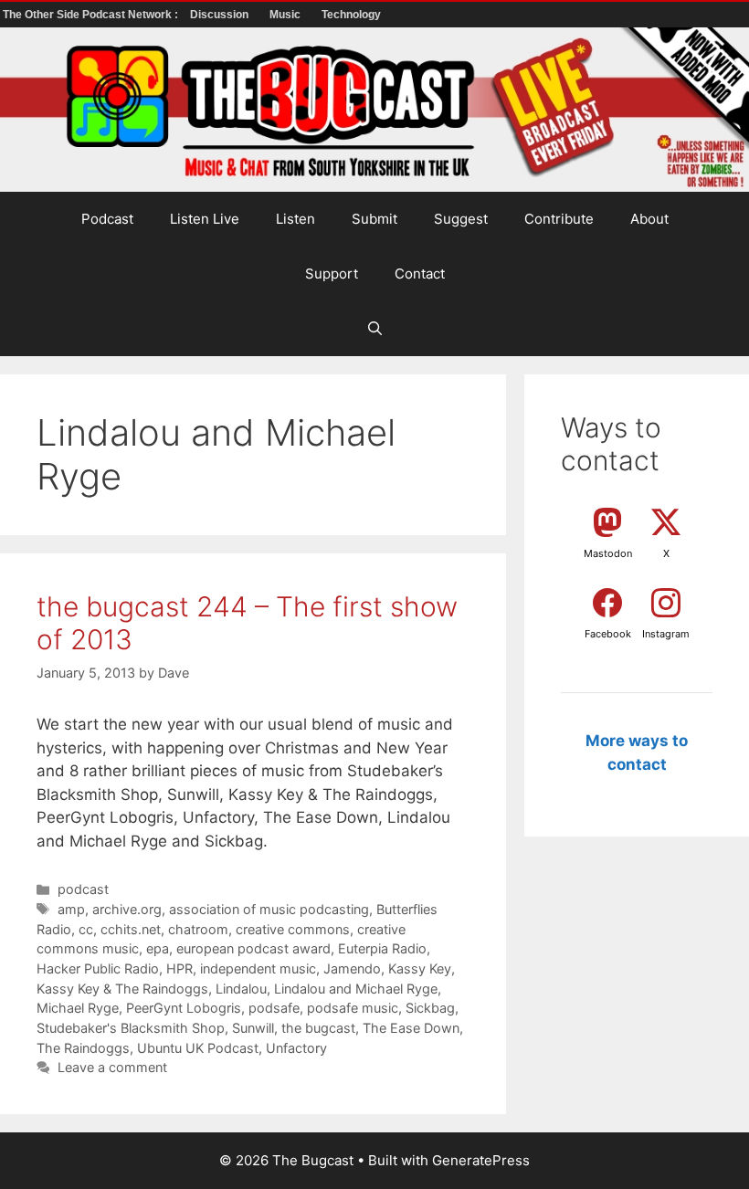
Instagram (666, 633)
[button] (375, 328)
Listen (295, 218)
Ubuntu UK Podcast (197, 1048)
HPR (179, 968)
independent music (258, 968)
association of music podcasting (269, 909)
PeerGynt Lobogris (183, 1007)
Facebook (608, 633)
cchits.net (130, 929)
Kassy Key (419, 968)
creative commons (293, 929)
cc (86, 929)
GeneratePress (481, 1160)
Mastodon (608, 553)
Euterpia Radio (382, 948)
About (649, 218)
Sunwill (253, 1028)
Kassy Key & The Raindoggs (122, 988)
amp (71, 909)
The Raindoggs (83, 1048)
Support (331, 273)
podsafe (274, 1007)
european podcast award (253, 948)
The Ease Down (411, 1028)
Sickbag (430, 1007)
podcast (83, 889)
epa (157, 948)
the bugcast (318, 1028)
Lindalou (241, 988)
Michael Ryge (78, 1007)
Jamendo (352, 968)
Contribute (559, 218)
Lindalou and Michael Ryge (356, 988)
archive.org (127, 909)
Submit (374, 218)
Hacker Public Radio (98, 968)
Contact (420, 273)
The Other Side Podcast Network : (92, 14)
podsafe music (352, 1007)
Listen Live (204, 218)
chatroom (198, 929)
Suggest (461, 218)
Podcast (107, 218)
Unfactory (296, 1048)
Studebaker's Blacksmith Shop (131, 1028)
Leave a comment (112, 1067)
